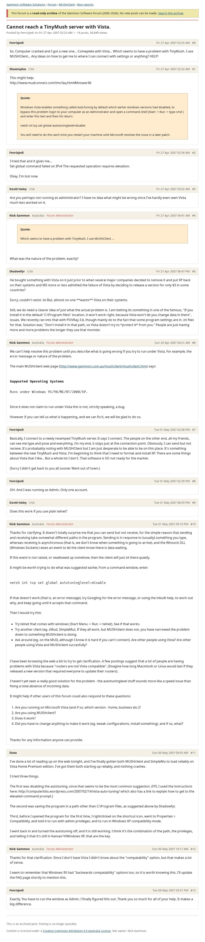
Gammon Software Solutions (25, 4)
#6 (194, 343)
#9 (194, 502)
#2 (194, 152)
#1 (194, 69)
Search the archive (170, 13)
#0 (194, 43)
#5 (194, 271)
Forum (52, 4)
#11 (193, 753)
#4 (194, 215)
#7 (194, 430)
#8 (194, 481)
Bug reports (85, 4)
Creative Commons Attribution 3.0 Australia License (77, 931)
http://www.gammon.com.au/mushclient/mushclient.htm (103, 366)
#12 (193, 849)
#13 (193, 890)
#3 (194, 189)
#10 (193, 524)
